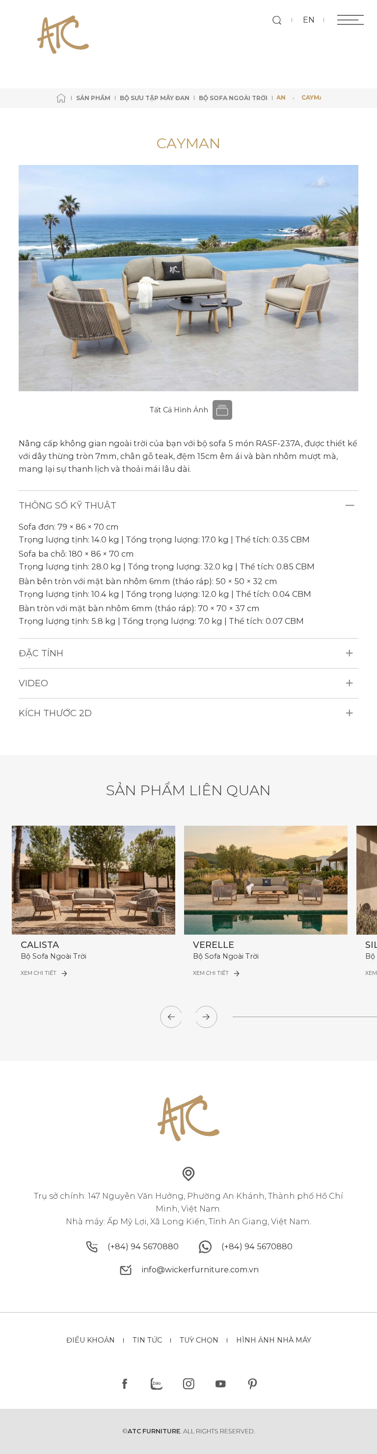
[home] (61, 98)
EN (309, 20)
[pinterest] (252, 1384)
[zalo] (156, 1384)
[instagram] (188, 1384)
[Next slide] (206, 1016)
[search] (277, 20)
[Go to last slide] (171, 1016)
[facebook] (124, 1384)
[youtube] (220, 1384)
